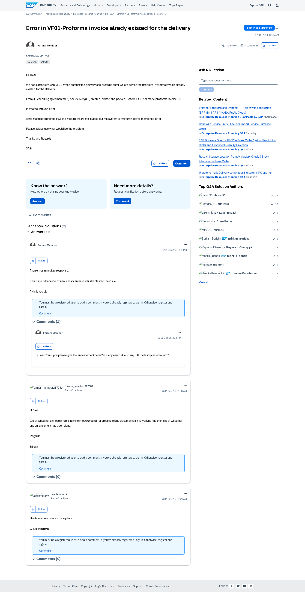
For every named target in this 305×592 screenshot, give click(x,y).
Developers (114, 5)
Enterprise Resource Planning (87, 14)
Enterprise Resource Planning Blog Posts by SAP (232, 117)
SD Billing (32, 62)
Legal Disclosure (104, 586)
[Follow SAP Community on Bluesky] (238, 586)
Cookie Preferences (157, 586)
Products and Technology (75, 5)
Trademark (124, 586)
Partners (130, 5)
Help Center (158, 5)
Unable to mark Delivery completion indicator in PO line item (236, 172)
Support (138, 586)
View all (203, 282)
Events (143, 5)
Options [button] (276, 28)
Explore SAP (257, 5)
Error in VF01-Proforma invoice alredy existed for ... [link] (141, 14)
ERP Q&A (109, 14)
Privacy (56, 586)
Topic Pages (176, 5)
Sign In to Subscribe (259, 27)
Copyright (86, 586)
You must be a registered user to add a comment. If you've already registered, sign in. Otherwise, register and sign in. (105, 304)
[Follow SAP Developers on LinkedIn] (250, 586)
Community (48, 5)
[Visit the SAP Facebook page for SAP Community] (231, 586)
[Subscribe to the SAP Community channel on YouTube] (244, 586)
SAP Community (34, 14)
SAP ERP (45, 62)
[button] (264, 46)
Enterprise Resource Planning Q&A (223, 133)
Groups (98, 5)
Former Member (47, 45)
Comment (182, 163)
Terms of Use (70, 586)
